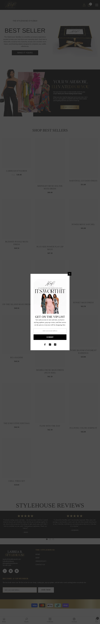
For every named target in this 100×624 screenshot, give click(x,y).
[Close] (69, 274)
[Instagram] (50, 344)
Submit (50, 337)
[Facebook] (44, 344)
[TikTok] (55, 344)
